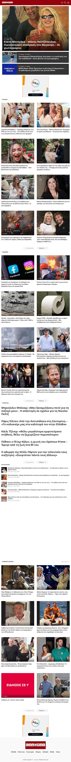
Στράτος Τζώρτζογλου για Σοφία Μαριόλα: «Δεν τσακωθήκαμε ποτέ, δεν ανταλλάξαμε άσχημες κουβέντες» (52, 239)
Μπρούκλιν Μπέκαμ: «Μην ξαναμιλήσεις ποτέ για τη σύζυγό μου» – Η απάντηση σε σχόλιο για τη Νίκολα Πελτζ (35, 411)
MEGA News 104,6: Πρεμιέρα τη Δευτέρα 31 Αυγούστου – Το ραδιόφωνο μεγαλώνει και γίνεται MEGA (42, 69)
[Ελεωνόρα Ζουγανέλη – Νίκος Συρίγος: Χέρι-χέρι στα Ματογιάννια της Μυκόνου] (17, 649)
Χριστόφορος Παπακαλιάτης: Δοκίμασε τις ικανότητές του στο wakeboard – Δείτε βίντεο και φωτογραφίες (43, 57)
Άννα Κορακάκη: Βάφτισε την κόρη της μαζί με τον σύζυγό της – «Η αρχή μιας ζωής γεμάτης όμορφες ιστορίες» (53, 168)
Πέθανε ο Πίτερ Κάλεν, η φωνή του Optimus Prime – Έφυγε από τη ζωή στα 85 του (34, 443)
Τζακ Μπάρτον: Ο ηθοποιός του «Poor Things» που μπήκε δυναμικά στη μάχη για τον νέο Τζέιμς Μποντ (17, 594)
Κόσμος (5, 278)
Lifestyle (22, 54)
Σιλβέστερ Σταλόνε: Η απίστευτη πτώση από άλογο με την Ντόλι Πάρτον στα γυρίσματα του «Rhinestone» (17, 630)
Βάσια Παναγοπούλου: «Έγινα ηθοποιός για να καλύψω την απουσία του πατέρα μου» (53, 202)
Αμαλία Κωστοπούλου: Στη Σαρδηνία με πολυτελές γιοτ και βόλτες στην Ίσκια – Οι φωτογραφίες (16, 203)
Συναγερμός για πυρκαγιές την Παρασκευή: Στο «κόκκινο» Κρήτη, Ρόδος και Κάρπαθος (16, 238)
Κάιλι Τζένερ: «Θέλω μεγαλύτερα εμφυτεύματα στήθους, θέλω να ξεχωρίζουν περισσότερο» (31, 433)
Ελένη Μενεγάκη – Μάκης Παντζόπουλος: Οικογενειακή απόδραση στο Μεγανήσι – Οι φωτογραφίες (32, 45)
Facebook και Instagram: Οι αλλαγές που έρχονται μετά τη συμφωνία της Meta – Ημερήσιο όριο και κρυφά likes (15, 284)
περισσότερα (64, 561)
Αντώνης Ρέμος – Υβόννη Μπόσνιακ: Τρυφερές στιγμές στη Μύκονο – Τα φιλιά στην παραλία (53, 131)
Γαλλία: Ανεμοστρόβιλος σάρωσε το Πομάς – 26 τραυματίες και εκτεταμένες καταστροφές (17, 355)
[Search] (65, 2)
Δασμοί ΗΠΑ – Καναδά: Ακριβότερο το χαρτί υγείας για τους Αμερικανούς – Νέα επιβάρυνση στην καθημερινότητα (52, 320)
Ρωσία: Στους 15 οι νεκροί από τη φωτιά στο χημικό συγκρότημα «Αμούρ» (52, 283)
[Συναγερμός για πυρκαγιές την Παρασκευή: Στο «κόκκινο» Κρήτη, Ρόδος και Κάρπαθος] (17, 223)
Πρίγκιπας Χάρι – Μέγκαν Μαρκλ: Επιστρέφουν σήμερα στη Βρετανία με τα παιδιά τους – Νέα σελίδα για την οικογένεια (52, 356)
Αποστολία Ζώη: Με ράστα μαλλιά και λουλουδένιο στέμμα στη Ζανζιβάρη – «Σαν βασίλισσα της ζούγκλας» (16, 168)
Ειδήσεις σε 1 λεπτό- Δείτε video (12, 700)
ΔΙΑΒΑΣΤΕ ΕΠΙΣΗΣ (7, 561)
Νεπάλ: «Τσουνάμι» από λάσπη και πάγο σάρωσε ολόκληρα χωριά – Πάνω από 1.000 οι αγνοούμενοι (17, 320)
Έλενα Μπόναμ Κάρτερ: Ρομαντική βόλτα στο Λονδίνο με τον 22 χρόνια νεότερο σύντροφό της (53, 702)
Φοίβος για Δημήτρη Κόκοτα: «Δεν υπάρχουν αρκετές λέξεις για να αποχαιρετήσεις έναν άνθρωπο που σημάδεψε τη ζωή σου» (52, 630)
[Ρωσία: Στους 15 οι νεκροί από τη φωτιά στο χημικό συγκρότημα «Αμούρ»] (53, 267)
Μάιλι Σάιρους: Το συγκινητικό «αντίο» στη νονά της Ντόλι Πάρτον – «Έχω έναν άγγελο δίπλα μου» (52, 594)
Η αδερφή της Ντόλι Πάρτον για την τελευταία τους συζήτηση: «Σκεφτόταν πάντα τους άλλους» (34, 453)
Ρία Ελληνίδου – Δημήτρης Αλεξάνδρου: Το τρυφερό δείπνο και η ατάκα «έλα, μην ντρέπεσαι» (52, 666)
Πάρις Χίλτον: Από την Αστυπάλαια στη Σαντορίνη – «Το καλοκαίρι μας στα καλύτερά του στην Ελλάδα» (34, 422)
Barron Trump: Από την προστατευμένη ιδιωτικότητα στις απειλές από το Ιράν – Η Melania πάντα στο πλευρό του (16, 392)
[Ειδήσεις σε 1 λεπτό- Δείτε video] (17, 685)
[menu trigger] (68, 2)
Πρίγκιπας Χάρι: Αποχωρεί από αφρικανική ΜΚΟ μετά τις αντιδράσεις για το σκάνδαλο (52, 391)
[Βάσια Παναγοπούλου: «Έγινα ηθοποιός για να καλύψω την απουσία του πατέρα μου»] (53, 187)
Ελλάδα (7, 39)
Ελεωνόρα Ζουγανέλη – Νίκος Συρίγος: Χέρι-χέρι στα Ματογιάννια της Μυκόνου (16, 665)
